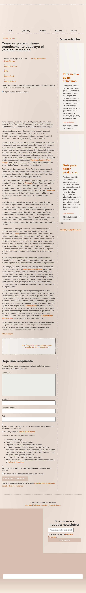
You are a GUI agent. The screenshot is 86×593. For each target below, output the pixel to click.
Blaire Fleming (9, 61)
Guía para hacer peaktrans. (70, 169)
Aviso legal (28, 505)
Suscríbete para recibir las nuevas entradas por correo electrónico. (36, 346)
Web (3, 416)
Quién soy (26, 31)
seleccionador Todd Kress (32, 269)
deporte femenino (10, 66)
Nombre (5, 399)
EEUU (6, 71)
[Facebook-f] (80, 2)
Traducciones (8, 39)
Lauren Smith (9, 76)
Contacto (59, 31)
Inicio (11, 31)
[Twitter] (83, 2)
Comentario (6, 373)
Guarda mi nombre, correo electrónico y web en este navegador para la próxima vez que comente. (28, 427)
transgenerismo (10, 81)
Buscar (74, 31)
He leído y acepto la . (19, 432)
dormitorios (51, 191)
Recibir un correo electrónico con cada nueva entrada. (23, 474)
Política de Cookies (55, 505)
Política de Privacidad (27, 432)
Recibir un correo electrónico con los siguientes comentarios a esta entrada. (26, 469)
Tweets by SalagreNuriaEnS (70, 230)
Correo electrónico (9, 408)
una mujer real (31, 306)
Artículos (42, 31)
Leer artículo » (68, 122)
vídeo (17, 234)
